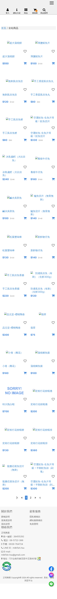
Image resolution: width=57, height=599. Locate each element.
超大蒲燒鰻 (8, 56)
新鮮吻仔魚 (37, 250)
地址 (5, 558)
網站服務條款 (36, 520)
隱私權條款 (35, 516)
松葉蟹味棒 (8, 250)
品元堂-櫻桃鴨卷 (11, 327)
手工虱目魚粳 (9, 132)
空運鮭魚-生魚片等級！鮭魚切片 (41, 134)
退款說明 (5, 524)
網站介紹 (16, 13)
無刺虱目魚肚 (9, 94)
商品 (26, 13)
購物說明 (5, 516)
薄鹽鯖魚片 (37, 56)
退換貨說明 (6, 520)
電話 (5, 540)
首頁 (3, 28)
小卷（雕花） (9, 365)
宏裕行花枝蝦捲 (39, 404)
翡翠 (33, 327)
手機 (5, 544)
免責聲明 (34, 524)
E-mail (7, 551)
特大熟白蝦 (8, 404)
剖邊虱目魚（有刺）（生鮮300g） (41, 290)
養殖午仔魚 (37, 172)
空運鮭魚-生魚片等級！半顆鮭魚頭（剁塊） (41, 484)
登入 (7, 13)
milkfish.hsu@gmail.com (13, 554)
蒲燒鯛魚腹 (37, 365)
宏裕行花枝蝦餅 (10, 443)
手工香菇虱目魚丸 (40, 94)
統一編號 (7, 536)
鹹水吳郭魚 (8, 211)
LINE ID (7, 547)
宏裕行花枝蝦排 (39, 443)
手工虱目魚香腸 (10, 288)
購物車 (35, 13)
